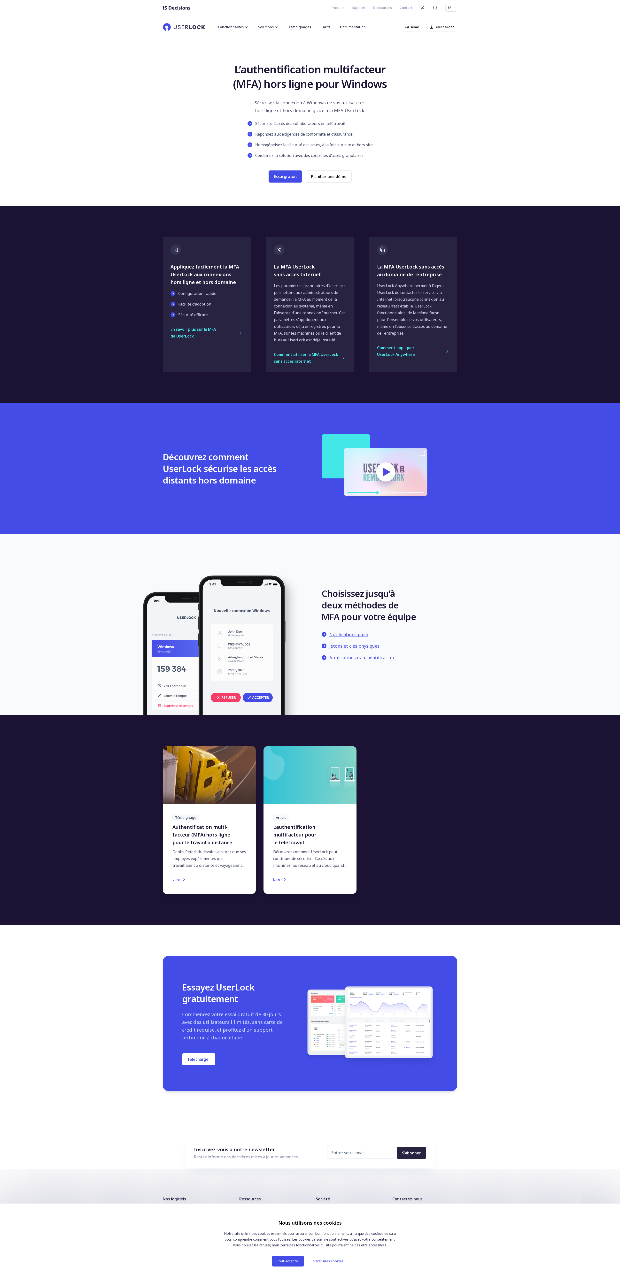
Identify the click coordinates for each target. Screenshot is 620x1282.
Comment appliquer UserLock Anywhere (396, 351)
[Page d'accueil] (177, 8)
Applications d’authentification (361, 657)
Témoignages (299, 27)
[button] (2, 2)
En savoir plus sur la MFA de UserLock (193, 333)
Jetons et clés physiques (354, 646)
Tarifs (325, 27)
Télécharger (444, 27)
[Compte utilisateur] (422, 7)
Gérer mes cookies (328, 1261)
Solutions (266, 27)
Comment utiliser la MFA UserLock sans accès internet (306, 358)
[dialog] (310, 1243)
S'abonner (411, 1153)
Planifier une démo (329, 176)
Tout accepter (288, 1261)
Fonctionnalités (231, 27)
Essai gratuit (285, 176)
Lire (176, 879)
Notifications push (348, 634)
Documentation (353, 27)
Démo (414, 27)
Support (358, 7)
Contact (406, 7)
